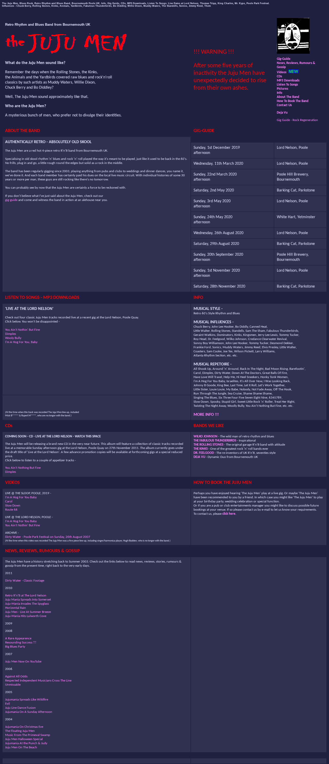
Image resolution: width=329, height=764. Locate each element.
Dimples (10, 334)
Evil (7, 703)
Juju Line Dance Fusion (20, 708)
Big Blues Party (15, 646)
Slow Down (12, 505)
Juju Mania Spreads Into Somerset (28, 599)
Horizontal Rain (15, 608)
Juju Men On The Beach (21, 747)
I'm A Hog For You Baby (21, 497)
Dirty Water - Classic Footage (24, 580)
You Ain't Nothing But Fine (23, 468)
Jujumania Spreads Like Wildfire (26, 699)
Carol (8, 501)
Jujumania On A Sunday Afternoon (28, 712)
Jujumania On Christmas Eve (24, 727)
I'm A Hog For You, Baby (21, 342)
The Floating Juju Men (20, 731)
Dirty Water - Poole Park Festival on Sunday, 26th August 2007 (47, 537)
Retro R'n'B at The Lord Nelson (25, 595)
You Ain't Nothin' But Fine (22, 330)
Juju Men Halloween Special (24, 739)
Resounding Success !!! (20, 642)
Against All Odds (16, 676)
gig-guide (11, 200)
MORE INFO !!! (206, 415)
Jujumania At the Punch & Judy (26, 743)
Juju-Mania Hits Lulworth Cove (25, 616)
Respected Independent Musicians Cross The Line (38, 680)
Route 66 (11, 509)
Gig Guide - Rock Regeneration (297, 120)
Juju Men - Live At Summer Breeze (28, 612)
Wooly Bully (13, 338)
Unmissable (13, 684)
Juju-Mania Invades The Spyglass (27, 603)
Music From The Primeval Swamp (27, 735)
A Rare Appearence (18, 638)
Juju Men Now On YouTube (23, 661)
